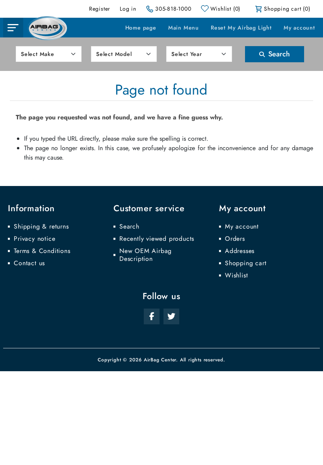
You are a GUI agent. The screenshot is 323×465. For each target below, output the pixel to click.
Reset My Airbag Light (241, 28)
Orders (235, 239)
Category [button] (13, 27)
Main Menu (183, 28)
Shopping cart (245, 263)
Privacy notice (34, 239)
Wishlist (236, 275)
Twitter (171, 316)
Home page (140, 28)
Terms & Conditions (42, 251)
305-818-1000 (173, 9)
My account (299, 28)
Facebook (152, 316)
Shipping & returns (41, 227)
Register (99, 9)
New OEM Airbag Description (145, 255)
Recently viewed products (156, 239)
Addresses (239, 251)
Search (278, 54)
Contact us (29, 263)
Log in (128, 9)
